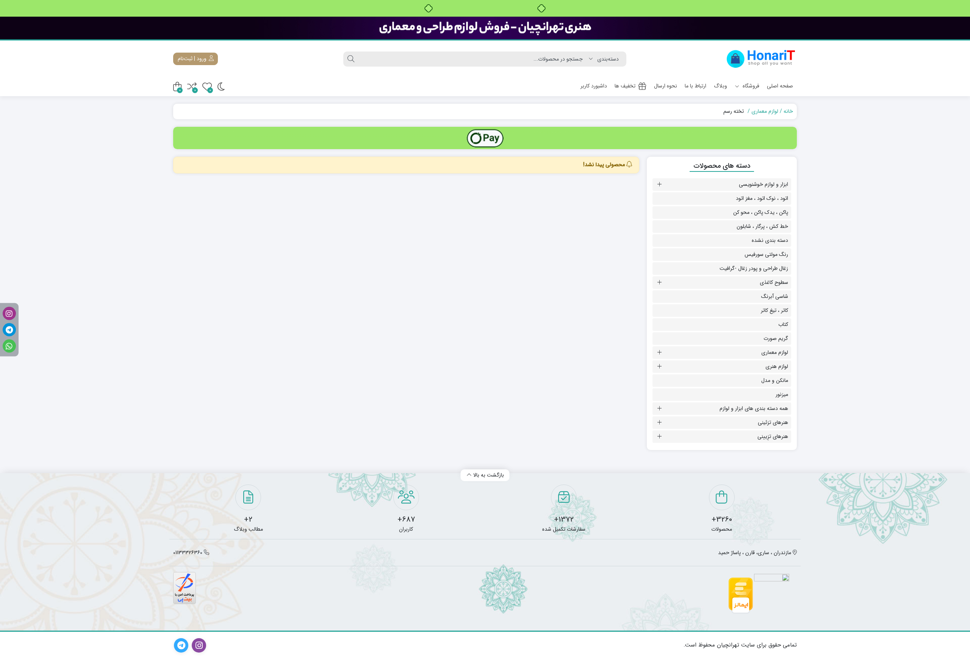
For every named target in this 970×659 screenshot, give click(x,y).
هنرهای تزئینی (773, 422)
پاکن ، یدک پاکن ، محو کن (760, 212)
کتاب (783, 324)
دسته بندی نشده (770, 240)
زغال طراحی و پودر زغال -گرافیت (754, 268)
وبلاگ (720, 86)
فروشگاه (750, 86)
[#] (485, 138)
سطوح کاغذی (774, 282)
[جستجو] (350, 59)
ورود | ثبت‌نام (193, 59)
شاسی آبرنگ (774, 296)
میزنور (782, 394)
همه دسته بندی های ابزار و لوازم (754, 408)
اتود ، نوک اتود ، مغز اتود (762, 198)
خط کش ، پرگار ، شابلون (762, 226)
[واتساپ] (9, 345)
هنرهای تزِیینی (772, 436)
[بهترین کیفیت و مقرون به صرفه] (485, 28)
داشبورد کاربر (593, 86)
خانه (788, 111)
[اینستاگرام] (9, 313)
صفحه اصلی (780, 86)
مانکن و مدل (774, 380)
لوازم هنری (776, 366)
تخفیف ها (625, 86)
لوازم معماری (764, 111)
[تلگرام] (9, 329)
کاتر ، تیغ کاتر (774, 310)
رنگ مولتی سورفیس (766, 254)
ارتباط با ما (695, 86)
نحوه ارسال (665, 86)
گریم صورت (775, 338)
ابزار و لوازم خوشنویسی (763, 184)
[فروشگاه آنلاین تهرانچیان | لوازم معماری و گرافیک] (761, 58)
